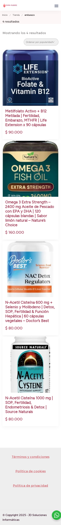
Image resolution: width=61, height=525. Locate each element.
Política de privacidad (30, 486)
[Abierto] (56, 6)
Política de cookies (30, 471)
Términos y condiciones (30, 457)
